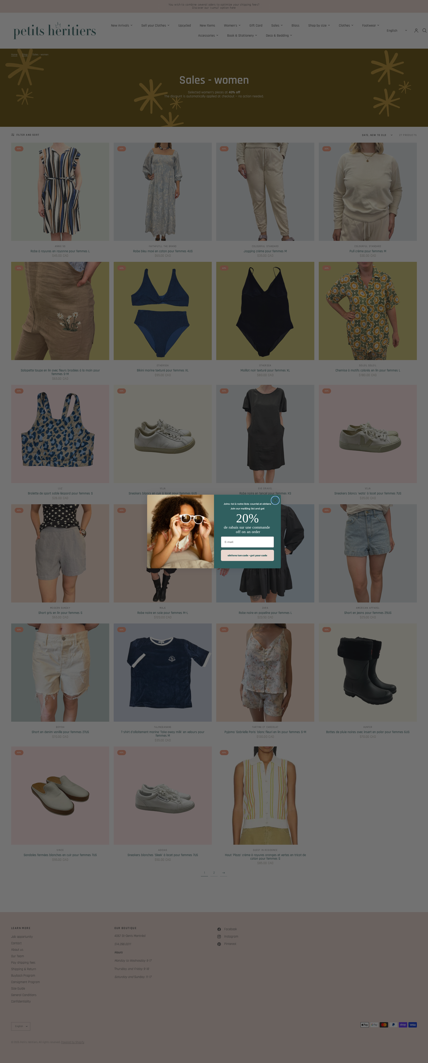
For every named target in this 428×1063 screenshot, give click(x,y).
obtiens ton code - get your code (247, 555)
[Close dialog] (275, 500)
